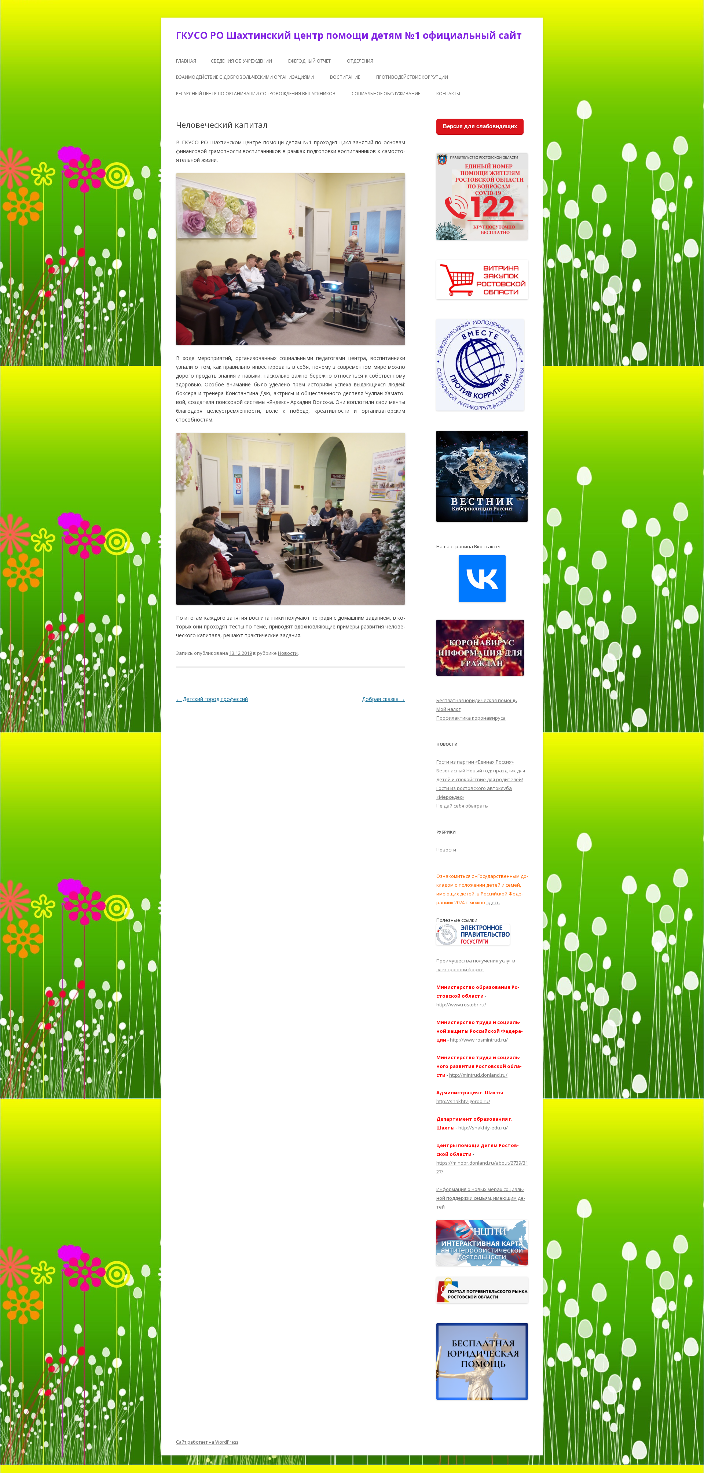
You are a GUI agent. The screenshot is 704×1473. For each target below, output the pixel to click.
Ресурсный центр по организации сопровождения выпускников (256, 93)
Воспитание (345, 77)
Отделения (360, 61)
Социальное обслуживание (386, 93)
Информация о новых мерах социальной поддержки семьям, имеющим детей (480, 1198)
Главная (186, 61)
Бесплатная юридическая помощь (476, 700)
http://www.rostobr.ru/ (461, 1004)
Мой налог (448, 709)
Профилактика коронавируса (471, 718)
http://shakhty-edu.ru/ (483, 1127)
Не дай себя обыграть (462, 805)
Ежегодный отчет (309, 61)
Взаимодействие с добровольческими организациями (245, 77)
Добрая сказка (383, 698)
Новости (288, 653)
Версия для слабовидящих (480, 126)
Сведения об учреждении (241, 61)
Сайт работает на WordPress (207, 1442)
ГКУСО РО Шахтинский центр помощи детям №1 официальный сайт (349, 35)
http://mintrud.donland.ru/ (478, 1075)
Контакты (448, 93)
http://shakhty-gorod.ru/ (463, 1101)
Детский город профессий (212, 698)
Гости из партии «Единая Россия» (475, 761)
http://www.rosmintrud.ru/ (479, 1039)
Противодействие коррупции (412, 77)
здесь (493, 902)
